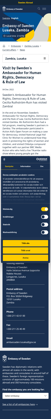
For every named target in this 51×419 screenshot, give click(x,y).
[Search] (39, 9)
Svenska (6, 18)
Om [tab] (41, 166)
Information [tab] (25, 166)
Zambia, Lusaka (32, 46)
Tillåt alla (25, 243)
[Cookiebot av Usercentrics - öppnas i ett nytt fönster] (37, 159)
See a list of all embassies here (18, 404)
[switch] (44, 217)
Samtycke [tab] (9, 166)
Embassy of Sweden (18, 28)
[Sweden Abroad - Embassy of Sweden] (14, 9)
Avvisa (25, 258)
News (22, 49)
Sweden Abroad (25, 2)
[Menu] (45, 9)
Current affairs (9, 49)
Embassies (16, 46)
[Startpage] (4, 45)
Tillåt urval (25, 250)
